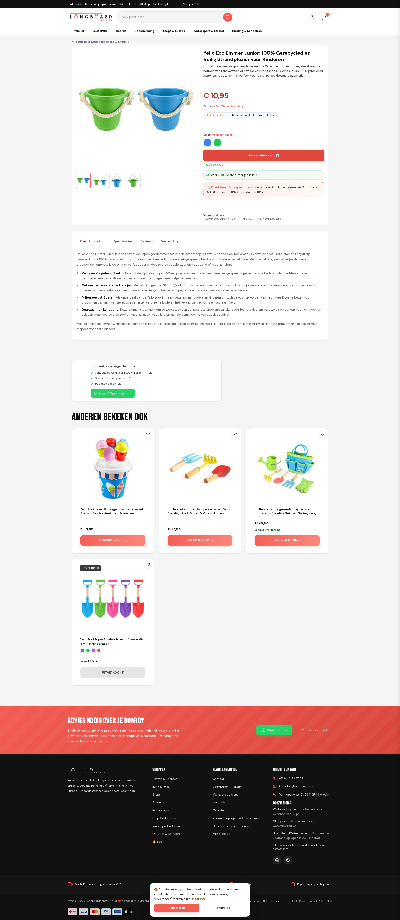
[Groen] (217, 142)
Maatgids (219, 802)
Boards (121, 31)
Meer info (199, 899)
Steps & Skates (174, 31)
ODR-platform (271, 901)
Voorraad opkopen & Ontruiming (235, 818)
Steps (156, 794)
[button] (83, 180)
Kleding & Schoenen (247, 31)
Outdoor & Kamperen (167, 834)
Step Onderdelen (164, 818)
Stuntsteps (160, 802)
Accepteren (177, 908)
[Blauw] (207, 142)
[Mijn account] (313, 17)
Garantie (219, 810)
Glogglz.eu (294, 823)
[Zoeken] (227, 17)
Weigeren (223, 908)
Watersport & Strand (208, 31)
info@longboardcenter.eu (296, 786)
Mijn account (221, 834)
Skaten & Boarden (165, 779)
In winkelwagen (261, 155)
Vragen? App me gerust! (114, 393)
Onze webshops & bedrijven (232, 826)
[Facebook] (288, 860)
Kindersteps (160, 810)
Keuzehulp (100, 31)
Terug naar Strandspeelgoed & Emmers (102, 41)
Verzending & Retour (227, 787)
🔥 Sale (157, 841)
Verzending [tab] (169, 241)
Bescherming (145, 31)
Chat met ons (277, 730)
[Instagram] (277, 860)
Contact (218, 779)
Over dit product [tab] (92, 241)
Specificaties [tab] (122, 241)
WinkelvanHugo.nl (297, 811)
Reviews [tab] (147, 241)
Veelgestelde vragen (226, 794)
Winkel (79, 31)
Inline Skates (161, 787)
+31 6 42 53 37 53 (291, 778)
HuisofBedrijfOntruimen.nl (301, 835)
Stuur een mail (316, 730)
